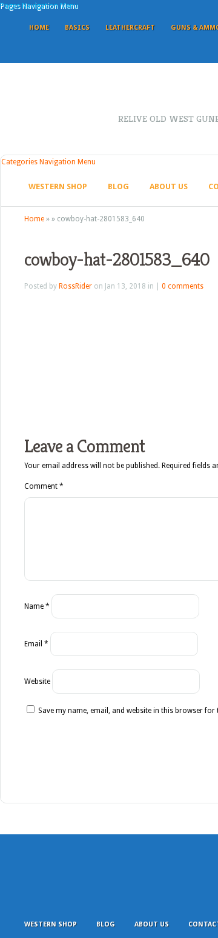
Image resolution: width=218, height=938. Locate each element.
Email (36, 644)
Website (37, 681)
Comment (44, 486)
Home (39, 28)
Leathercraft (130, 28)
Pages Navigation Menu (39, 6)
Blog (118, 186)
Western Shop (57, 186)
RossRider (75, 286)
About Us (169, 186)
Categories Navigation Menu (48, 162)
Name (37, 606)
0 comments (182, 286)
